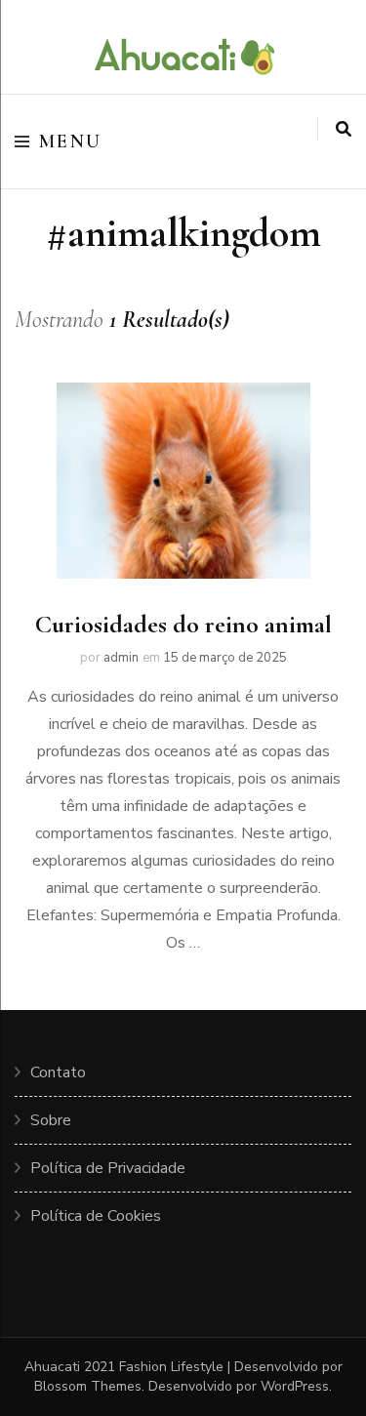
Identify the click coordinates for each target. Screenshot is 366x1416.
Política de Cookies (95, 1216)
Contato (58, 1072)
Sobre (50, 1120)
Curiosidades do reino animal (183, 624)
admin (121, 658)
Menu (70, 141)
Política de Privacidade (107, 1168)
